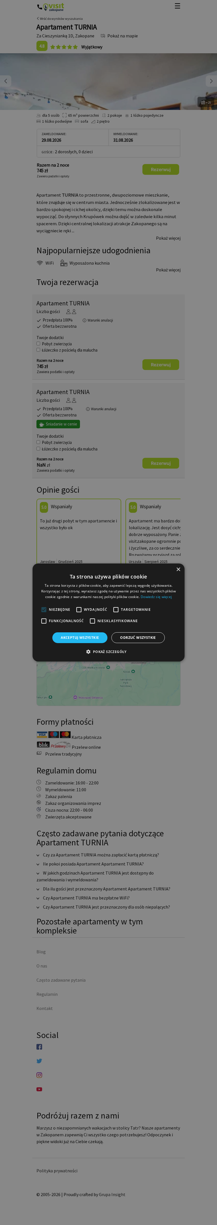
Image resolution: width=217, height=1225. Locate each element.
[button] (108, 651)
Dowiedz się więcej (156, 596)
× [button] (178, 569)
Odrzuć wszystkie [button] (138, 637)
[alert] (108, 612)
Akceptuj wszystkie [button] (80, 637)
